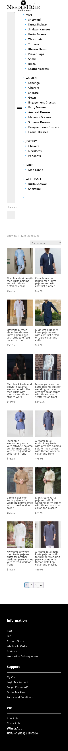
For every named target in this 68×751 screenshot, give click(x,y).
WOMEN (31, 78)
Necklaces (35, 151)
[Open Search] (11, 107)
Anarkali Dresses (39, 112)
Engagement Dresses (42, 102)
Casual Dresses (38, 132)
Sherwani (34, 19)
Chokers (33, 146)
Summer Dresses (39, 122)
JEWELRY (31, 141)
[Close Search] (11, 215)
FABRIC (30, 165)
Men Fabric (35, 170)
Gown (32, 97)
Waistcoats (35, 39)
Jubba (32, 64)
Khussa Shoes (37, 49)
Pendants (34, 156)
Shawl (32, 59)
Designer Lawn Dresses (43, 127)
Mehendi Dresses (39, 117)
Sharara (33, 92)
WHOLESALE (34, 179)
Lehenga (34, 83)
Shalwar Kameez (39, 29)
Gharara (33, 87)
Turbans (33, 44)
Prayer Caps (36, 54)
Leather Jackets (38, 69)
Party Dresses (37, 107)
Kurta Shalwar (37, 24)
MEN (29, 14)
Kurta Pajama (37, 34)
